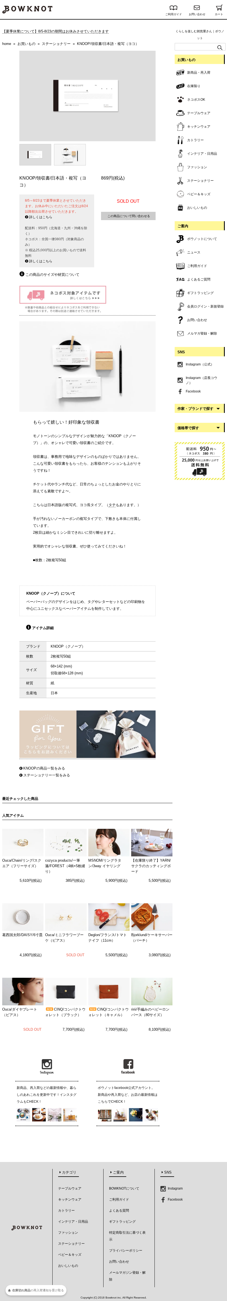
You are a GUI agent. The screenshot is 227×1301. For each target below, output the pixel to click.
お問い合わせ (197, 14)
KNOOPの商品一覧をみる (44, 768)
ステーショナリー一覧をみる (46, 775)
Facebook (175, 1199)
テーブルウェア (69, 1188)
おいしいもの (68, 1266)
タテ (112, 505)
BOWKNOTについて (124, 1188)
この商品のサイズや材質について (51, 275)
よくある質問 (119, 1210)
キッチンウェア (69, 1199)
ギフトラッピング (122, 1221)
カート (219, 14)
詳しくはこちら (40, 217)
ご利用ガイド (173, 14)
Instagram (175, 1188)
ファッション (68, 1233)
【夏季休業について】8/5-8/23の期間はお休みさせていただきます (55, 31)
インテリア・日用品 (73, 1221)
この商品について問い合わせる (128, 216)
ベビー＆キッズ (69, 1255)
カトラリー (66, 1210)
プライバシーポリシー (125, 1250)
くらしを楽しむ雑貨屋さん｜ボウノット (200, 35)
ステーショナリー (71, 1244)
